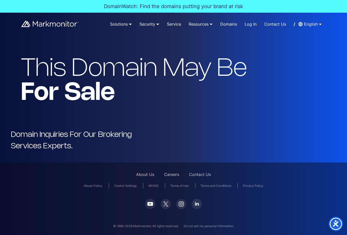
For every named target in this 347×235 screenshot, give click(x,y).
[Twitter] (166, 207)
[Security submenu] (157, 24)
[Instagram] (181, 207)
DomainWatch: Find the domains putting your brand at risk (173, 6)
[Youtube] (150, 207)
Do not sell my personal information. (209, 226)
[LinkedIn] (197, 207)
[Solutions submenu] (130, 24)
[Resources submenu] (211, 24)
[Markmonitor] (50, 25)
